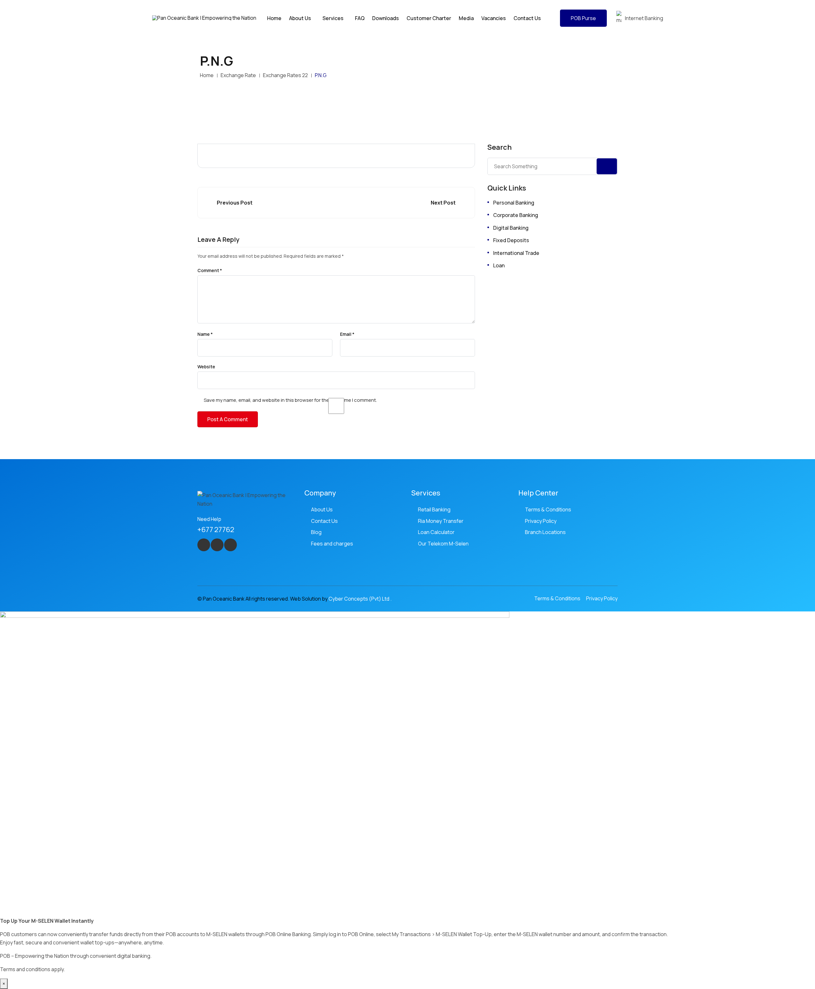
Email (347, 334)
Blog (316, 532)
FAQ (360, 18)
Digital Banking (510, 227)
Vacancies (493, 18)
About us (300, 18)
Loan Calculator (436, 532)
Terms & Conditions (548, 509)
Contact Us (527, 18)
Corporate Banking (515, 215)
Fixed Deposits (511, 240)
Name (205, 334)
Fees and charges (332, 543)
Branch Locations (545, 532)
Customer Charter (429, 18)
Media (466, 18)
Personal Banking (513, 202)
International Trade (516, 252)
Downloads (385, 18)
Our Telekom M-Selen (443, 543)
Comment (209, 270)
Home (274, 18)
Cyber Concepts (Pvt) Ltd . (360, 598)
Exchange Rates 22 (285, 75)
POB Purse (583, 18)
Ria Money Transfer (441, 520)
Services (333, 18)
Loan (499, 265)
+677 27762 (215, 529)
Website (206, 367)
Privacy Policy (540, 520)
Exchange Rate (238, 75)
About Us (322, 509)
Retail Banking (434, 509)
